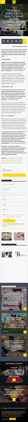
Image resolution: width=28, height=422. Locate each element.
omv (10, 162)
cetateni (16, 158)
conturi (3, 160)
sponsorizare (19, 162)
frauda (12, 160)
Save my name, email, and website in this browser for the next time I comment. (15, 215)
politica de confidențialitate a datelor (12, 415)
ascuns (12, 158)
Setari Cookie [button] (5, 419)
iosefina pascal (5, 162)
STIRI (14, 8)
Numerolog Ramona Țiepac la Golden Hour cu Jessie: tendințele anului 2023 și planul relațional (14, 373)
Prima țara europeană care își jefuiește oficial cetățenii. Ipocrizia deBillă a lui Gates (14, 393)
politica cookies (18, 416)
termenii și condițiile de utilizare (9, 415)
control (21, 158)
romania (14, 162)
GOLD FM (20, 160)
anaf (8, 158)
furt (16, 160)
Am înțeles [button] (12, 418)
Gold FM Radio (12, 31)
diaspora (8, 160)
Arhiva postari (14, 175)
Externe (4, 289)
